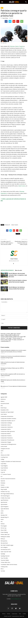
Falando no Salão (5, 487)
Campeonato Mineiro (6, 433)
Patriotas (12, 46)
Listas (2, 511)
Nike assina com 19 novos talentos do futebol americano (13, 386)
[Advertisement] (14, 212)
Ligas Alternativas (5, 508)
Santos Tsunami (19, 46)
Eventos (2, 485)
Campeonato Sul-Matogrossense (8, 444)
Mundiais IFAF (4, 515)
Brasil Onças (4, 407)
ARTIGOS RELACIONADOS (7, 270)
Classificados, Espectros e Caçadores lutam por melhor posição (21, 243)
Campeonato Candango (6, 422)
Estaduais (3, 483)
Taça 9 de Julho (4, 558)
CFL (2, 453)
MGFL (2, 513)
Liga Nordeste (4, 504)
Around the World (5, 403)
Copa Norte (3, 470)
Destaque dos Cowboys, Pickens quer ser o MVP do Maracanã (12, 369)
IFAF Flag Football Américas (7, 493)
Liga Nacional (4, 502)
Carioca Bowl (4, 446)
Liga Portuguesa (4, 506)
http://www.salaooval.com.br (14, 260)
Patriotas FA (7, 224)
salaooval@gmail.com (16, 598)
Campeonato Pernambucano (7, 440)
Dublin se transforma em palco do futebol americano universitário (13, 363)
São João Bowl (4, 543)
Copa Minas (3, 463)
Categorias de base (5, 448)
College (2, 459)
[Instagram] (12, 608)
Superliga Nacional (5, 556)
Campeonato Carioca (6, 425)
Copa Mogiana (4, 465)
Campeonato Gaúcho (6, 429)
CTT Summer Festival (6, 474)
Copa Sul (3, 472)
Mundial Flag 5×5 (5, 517)
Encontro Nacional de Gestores (8, 478)
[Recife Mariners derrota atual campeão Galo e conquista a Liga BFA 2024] (4, 275)
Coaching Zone (4, 457)
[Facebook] (14, 264)
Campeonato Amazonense (7, 416)
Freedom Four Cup (5, 491)
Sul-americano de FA (5, 549)
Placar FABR (3, 530)
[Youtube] (19, 608)
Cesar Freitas (5, 18)
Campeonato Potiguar (6, 442)
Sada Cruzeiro (22, 186)
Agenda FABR (4, 397)
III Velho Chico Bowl (5, 498)
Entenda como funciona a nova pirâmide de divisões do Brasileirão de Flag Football (13, 357)
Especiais (3, 480)
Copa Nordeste (4, 468)
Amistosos (3, 399)
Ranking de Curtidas (5, 536)
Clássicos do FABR (5, 455)
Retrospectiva (4, 541)
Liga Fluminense (4, 500)
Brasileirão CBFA (5, 410)
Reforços (3, 538)
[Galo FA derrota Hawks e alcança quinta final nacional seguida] (4, 282)
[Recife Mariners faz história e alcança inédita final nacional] (4, 288)
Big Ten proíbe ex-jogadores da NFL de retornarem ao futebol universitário (13, 374)
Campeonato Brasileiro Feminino (8, 418)
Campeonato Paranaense (7, 438)
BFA (2, 7)
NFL (2, 521)
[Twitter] (16, 608)
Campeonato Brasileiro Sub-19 (8, 420)
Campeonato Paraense (6, 435)
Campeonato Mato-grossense (8, 431)
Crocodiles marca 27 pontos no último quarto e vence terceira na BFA (7, 243)
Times (20, 613)
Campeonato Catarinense (7, 427)
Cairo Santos (4, 414)
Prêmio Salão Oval (5, 534)
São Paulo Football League (7, 545)
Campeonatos (14, 613)
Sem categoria (4, 547)
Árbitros (2, 401)
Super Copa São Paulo (6, 551)
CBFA (2, 450)
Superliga (3, 553)
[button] (26, 2)
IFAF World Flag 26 (5, 495)
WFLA (2, 568)
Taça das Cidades (5, 560)
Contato (24, 613)
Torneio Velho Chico (5, 562)
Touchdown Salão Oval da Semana (9, 564)
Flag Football (4, 489)
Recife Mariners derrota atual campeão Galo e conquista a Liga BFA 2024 (18, 275)
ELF (1, 476)
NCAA (2, 519)
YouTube (3, 571)
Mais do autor (18, 270)
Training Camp (4, 566)
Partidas (8, 613)
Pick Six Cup (3, 528)
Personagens (4, 526)
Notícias (3, 523)
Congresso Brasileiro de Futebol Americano (11, 461)
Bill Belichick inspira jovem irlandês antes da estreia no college (13, 380)
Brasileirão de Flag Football (7, 412)
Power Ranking (4, 532)
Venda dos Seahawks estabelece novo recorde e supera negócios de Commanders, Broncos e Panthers (13, 351)
